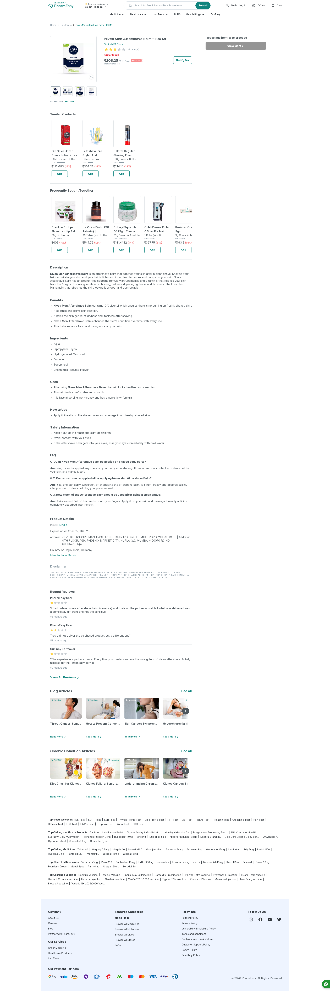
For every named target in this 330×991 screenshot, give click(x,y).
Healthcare (136, 14)
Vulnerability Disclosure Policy (199, 928)
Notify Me (182, 60)
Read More (69, 101)
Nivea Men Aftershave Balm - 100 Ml (94, 25)
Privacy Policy (190, 923)
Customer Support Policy (196, 944)
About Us (53, 917)
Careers (52, 923)
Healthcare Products (60, 953)
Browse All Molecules (127, 929)
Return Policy (189, 949)
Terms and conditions (194, 933)
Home (53, 25)
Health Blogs (193, 14)
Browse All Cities (124, 934)
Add (59, 173)
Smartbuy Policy (191, 955)
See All (186, 691)
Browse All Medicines (127, 923)
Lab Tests (159, 14)
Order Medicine (57, 947)
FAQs (118, 945)
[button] (167, 5)
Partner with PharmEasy (61, 933)
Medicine (115, 14)
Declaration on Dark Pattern (197, 939)
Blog (50, 928)
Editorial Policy (190, 917)
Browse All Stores (125, 939)
